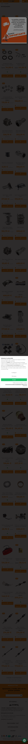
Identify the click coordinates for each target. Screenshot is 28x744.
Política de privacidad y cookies (20, 383)
